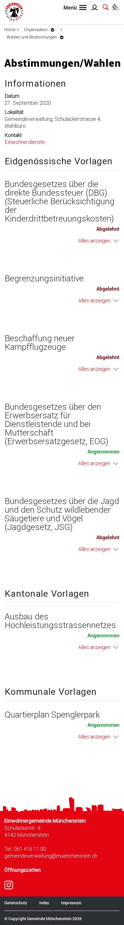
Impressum (71, 902)
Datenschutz (15, 902)
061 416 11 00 (30, 848)
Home (9, 29)
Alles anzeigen (94, 240)
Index (44, 902)
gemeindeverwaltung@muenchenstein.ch (50, 855)
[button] (40, 29)
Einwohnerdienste (25, 141)
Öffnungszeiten (22, 870)
